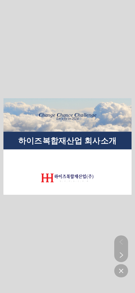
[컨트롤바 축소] (121, 270)
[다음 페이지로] (121, 255)
